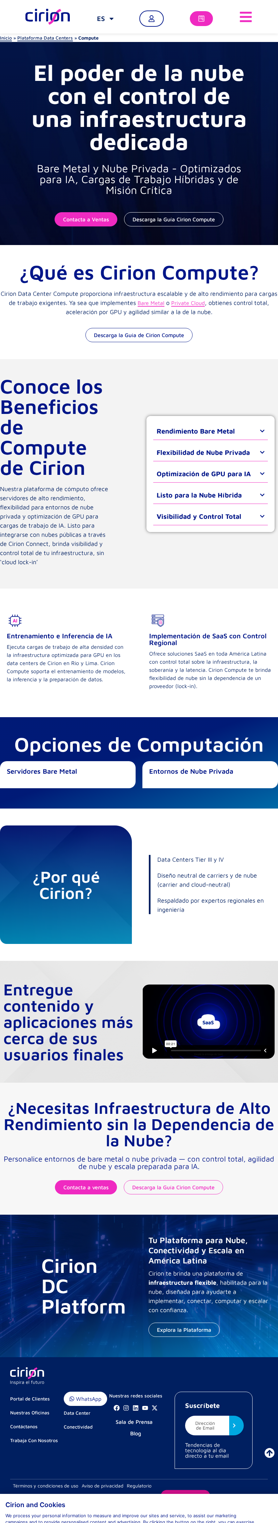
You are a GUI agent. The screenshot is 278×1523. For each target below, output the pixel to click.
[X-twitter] (155, 1408)
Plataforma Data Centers (45, 38)
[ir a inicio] (269, 1453)
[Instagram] (126, 1408)
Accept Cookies (200, 1508)
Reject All (247, 1508)
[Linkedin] (136, 1408)
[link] (106, 19)
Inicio (6, 38)
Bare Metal (151, 303)
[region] (139, 1491)
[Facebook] (117, 1408)
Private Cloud (188, 303)
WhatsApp (87, 1399)
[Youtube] (145, 1408)
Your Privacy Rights (29, 1508)
